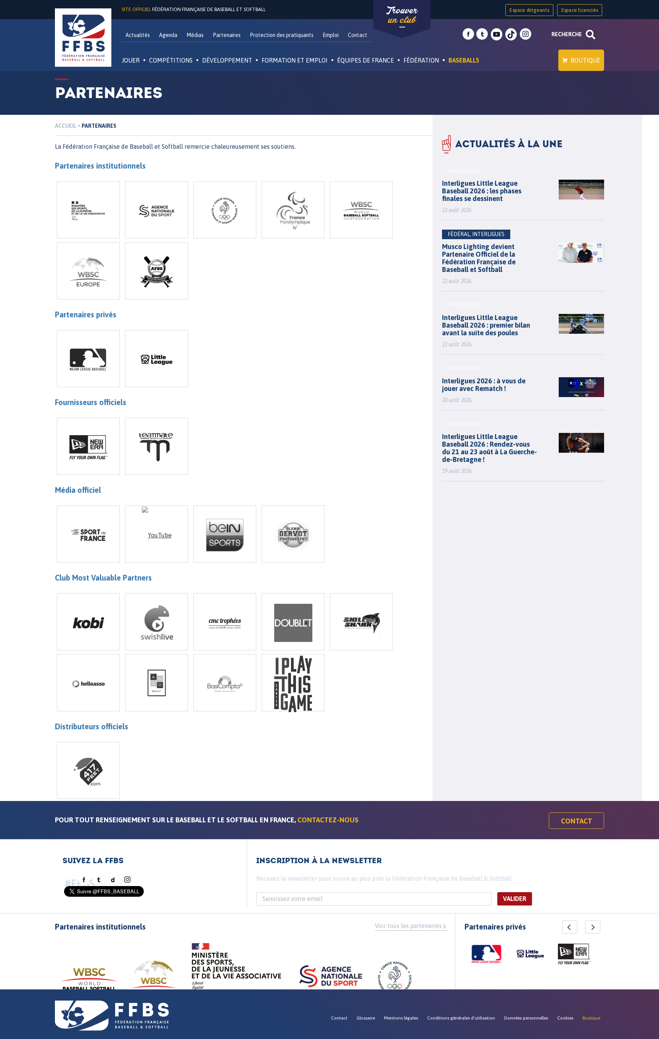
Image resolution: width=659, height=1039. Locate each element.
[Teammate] (156, 446)
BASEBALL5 (463, 60)
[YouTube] (156, 534)
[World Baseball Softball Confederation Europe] (88, 270)
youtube (496, 34)
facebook (468, 34)
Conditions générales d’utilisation (461, 1018)
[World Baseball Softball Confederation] (361, 209)
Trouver (402, 15)
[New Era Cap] (88, 446)
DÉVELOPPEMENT (227, 60)
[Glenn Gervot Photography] (293, 534)
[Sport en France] (88, 534)
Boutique (585, 60)
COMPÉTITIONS (171, 60)
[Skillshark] (361, 621)
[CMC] (224, 621)
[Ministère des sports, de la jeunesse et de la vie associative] (237, 968)
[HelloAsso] (88, 682)
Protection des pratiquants (281, 35)
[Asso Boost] (156, 682)
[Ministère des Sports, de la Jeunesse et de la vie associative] (88, 209)
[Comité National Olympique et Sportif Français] (224, 209)
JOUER (131, 60)
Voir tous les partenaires (408, 925)
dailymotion (113, 880)
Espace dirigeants (529, 10)
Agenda (168, 35)
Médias (195, 35)
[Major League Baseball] (88, 358)
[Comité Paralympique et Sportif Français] (293, 209)
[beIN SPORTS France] (224, 534)
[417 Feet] (88, 770)
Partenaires (227, 35)
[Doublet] (293, 621)
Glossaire (366, 1018)
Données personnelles (526, 1018)
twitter (482, 34)
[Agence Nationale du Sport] (156, 209)
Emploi (331, 35)
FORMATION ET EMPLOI (295, 60)
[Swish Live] (156, 621)
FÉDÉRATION (421, 60)
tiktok (511, 34)
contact (576, 821)
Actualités (137, 35)
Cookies (565, 1018)
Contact (357, 35)
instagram (525, 34)
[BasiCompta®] (224, 682)
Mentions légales (401, 1018)
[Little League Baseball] (156, 358)
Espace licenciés (579, 10)
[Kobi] (88, 621)
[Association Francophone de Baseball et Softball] (156, 270)
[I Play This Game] (293, 682)
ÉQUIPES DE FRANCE (365, 60)
